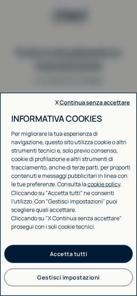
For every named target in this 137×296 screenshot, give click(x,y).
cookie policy (103, 184)
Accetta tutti (68, 254)
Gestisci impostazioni (68, 277)
